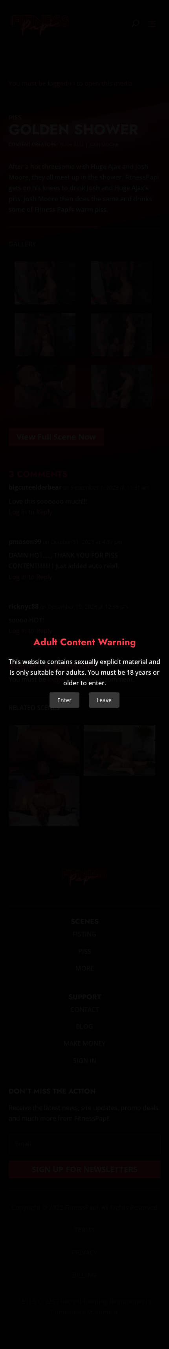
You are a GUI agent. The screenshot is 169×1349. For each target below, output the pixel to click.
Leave (104, 700)
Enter (64, 700)
